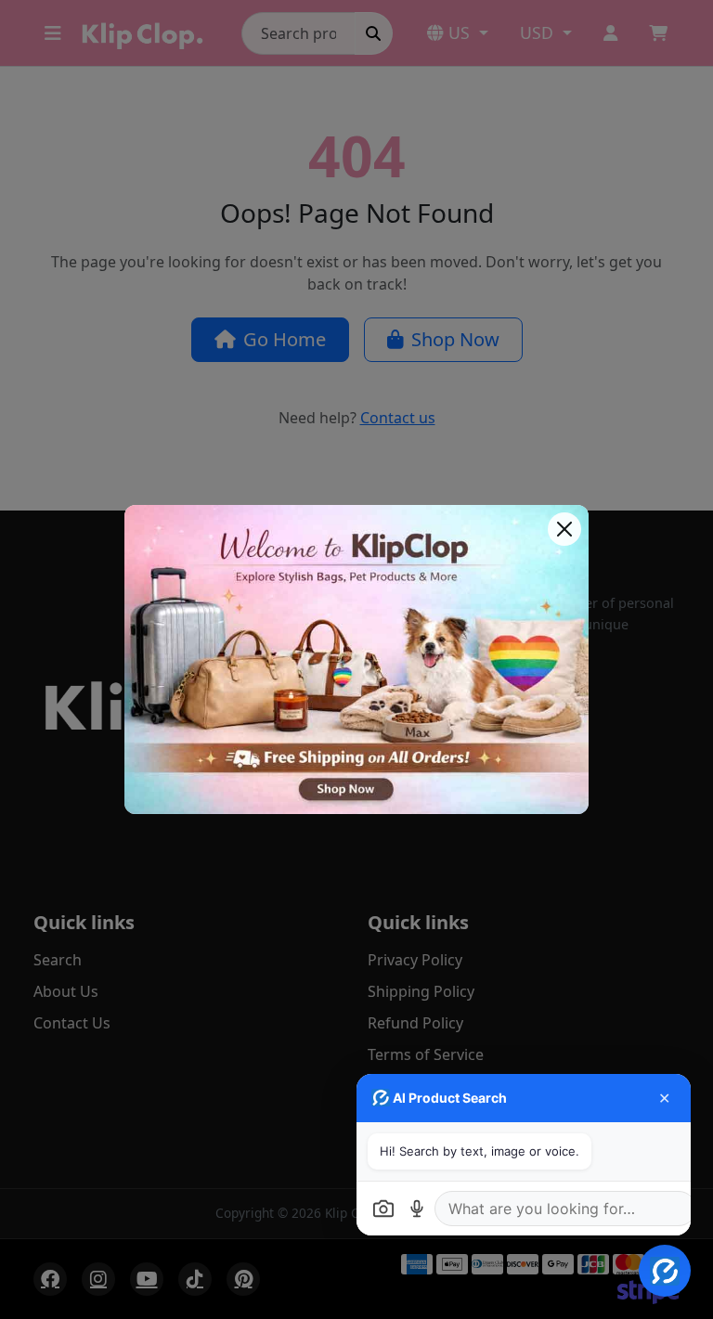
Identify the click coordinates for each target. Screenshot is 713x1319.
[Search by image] (383, 1208)
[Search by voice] (417, 1208)
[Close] (564, 529)
